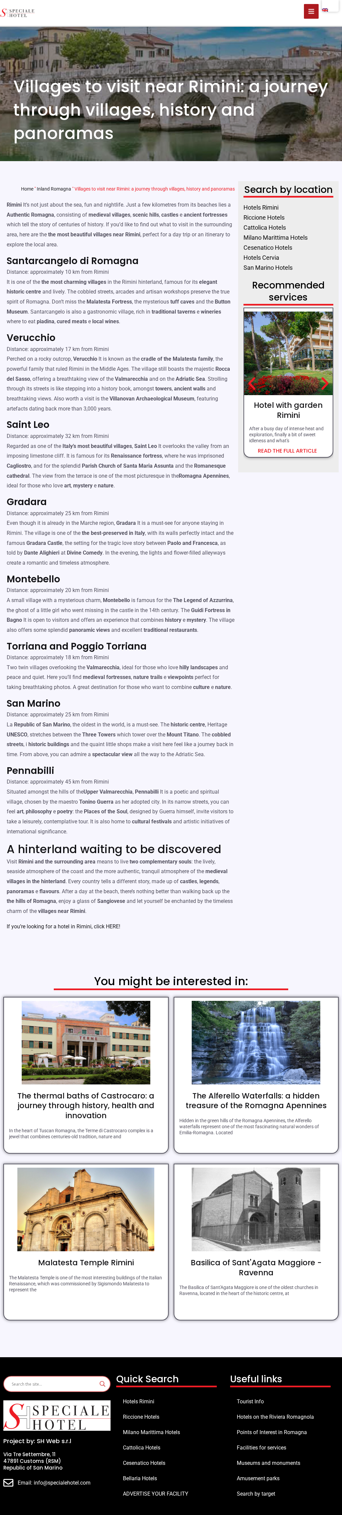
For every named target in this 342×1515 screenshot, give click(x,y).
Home (27, 189)
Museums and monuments (268, 1463)
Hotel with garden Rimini (288, 410)
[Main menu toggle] (311, 11)
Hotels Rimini (138, 1401)
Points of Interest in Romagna (272, 1432)
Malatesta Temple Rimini (86, 1262)
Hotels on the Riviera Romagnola (275, 1417)
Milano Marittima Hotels (151, 1432)
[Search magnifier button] (102, 1384)
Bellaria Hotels (140, 1478)
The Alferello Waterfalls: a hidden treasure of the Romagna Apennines (256, 1100)
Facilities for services (261, 1447)
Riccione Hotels (141, 1417)
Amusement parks (258, 1478)
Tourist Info (250, 1401)
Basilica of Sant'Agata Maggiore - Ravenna (256, 1267)
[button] (251, 383)
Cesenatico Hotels (144, 1463)
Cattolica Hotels (141, 1447)
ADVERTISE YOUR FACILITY (155, 1494)
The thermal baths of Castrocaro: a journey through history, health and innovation (85, 1105)
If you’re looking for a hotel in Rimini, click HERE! (63, 926)
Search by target (256, 1494)
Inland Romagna (54, 189)
